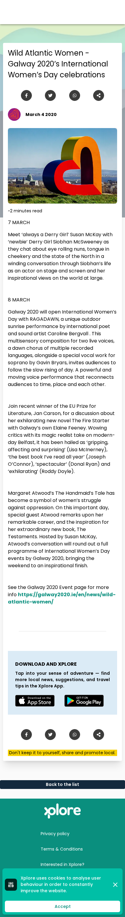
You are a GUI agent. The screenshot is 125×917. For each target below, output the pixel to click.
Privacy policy (55, 834)
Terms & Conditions (62, 849)
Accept (63, 906)
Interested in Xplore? (62, 864)
